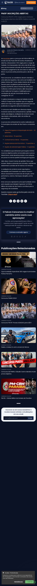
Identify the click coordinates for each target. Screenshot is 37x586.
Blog (4, 8)
